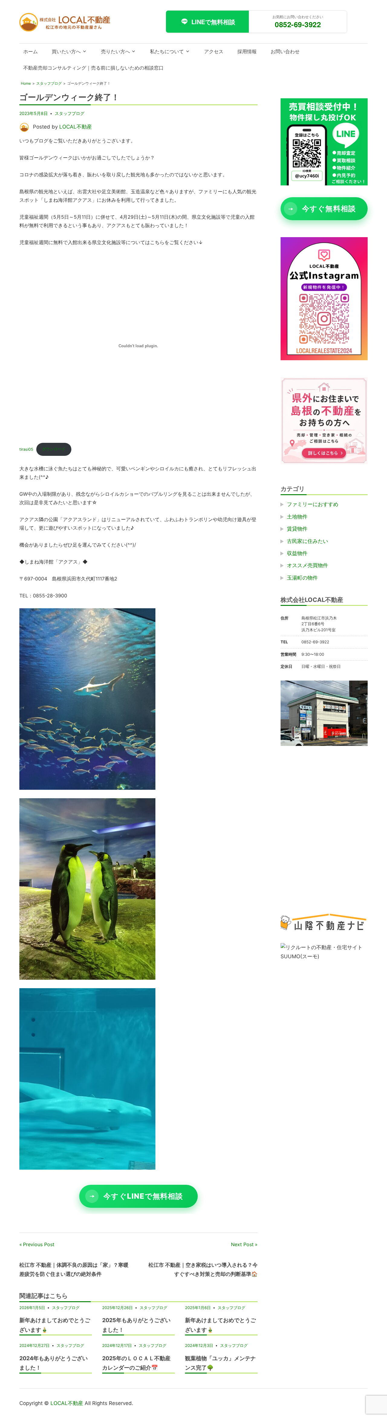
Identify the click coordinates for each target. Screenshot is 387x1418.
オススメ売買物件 (307, 566)
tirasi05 (26, 449)
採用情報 (247, 51)
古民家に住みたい (307, 541)
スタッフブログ (69, 113)
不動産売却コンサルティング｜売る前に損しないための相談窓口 (93, 68)
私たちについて (167, 51)
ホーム (30, 51)
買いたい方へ (66, 51)
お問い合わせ (285, 51)
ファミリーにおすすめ (312, 505)
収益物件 (297, 553)
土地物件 (297, 517)
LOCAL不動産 (75, 127)
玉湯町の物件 (302, 578)
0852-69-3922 (298, 24)
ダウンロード (54, 449)
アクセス (213, 51)
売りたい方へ (115, 51)
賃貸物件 (297, 529)
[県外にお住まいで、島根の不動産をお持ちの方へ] (324, 462)
